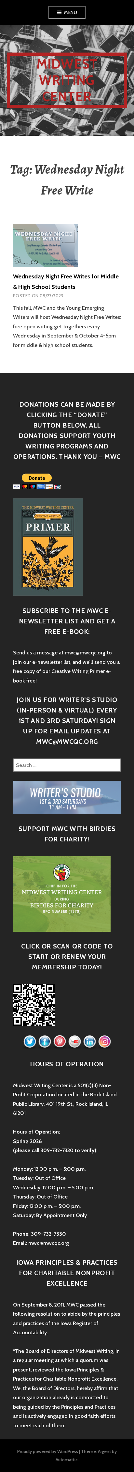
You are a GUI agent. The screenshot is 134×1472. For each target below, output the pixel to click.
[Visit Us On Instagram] (104, 1042)
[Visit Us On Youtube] (74, 1042)
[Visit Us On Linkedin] (89, 1042)
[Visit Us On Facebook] (44, 1042)
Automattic (67, 1460)
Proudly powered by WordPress (47, 1451)
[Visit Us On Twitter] (29, 1042)
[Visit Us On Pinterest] (59, 1042)
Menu (70, 12)
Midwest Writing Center (67, 80)
